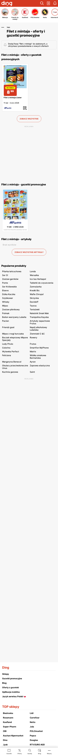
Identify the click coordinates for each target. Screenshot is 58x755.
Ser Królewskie (9, 286)
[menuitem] (9, 751)
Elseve (5, 290)
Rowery (33, 337)
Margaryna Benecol (11, 361)
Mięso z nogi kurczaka (13, 333)
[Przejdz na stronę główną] (6, 4)
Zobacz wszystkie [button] (29, 119)
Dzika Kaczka (8, 294)
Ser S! (5, 275)
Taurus (33, 305)
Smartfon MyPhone (39, 347)
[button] (42, 3)
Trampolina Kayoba (39, 317)
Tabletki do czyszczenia (41, 283)
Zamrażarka (36, 286)
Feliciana (6, 355)
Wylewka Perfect (10, 351)
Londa (33, 271)
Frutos (33, 344)
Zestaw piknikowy (11, 309)
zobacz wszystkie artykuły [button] (29, 252)
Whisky (5, 302)
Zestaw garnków (10, 279)
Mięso (5, 305)
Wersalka (34, 275)
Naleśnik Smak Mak (39, 313)
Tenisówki (35, 309)
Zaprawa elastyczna (40, 365)
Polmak (5, 313)
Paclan (5, 321)
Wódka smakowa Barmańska (38, 356)
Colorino (6, 347)
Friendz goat (8, 327)
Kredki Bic (35, 290)
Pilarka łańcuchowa (11, 271)
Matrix (33, 351)
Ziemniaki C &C (37, 333)
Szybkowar (7, 298)
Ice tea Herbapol (38, 279)
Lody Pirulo (7, 344)
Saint (32, 372)
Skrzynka (34, 298)
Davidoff (34, 302)
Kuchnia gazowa (10, 372)
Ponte (5, 283)
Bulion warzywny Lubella (14, 317)
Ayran (33, 361)
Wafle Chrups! (37, 294)
